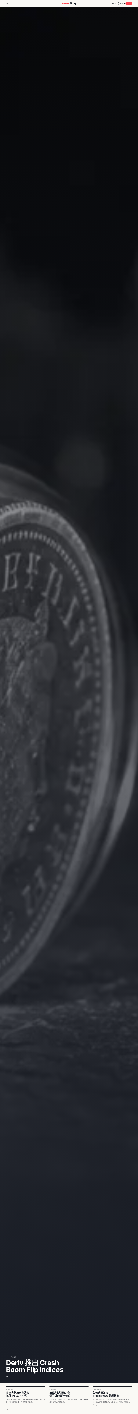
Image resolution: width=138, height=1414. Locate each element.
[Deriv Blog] (69, 3)
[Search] (7, 3)
